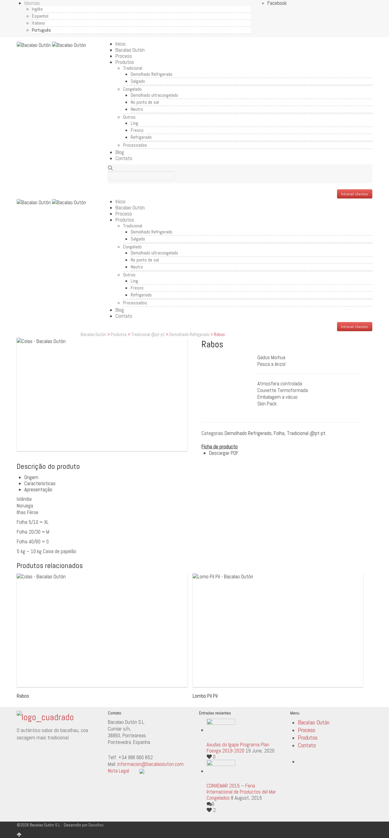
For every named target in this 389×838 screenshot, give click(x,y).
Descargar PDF (224, 453)
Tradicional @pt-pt (148, 334)
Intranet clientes (354, 194)
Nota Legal (118, 770)
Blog (119, 152)
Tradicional (132, 68)
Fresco (137, 130)
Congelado (132, 89)
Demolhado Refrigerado (151, 74)
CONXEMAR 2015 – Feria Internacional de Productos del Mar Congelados (241, 791)
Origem (31, 477)
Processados (135, 145)
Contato (123, 158)
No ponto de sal (145, 102)
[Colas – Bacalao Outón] (102, 394)
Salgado (138, 81)
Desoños (96, 825)
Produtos (124, 62)
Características (40, 483)
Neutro (137, 109)
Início (120, 43)
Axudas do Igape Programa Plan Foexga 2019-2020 (238, 747)
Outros (129, 117)
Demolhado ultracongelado (154, 95)
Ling (134, 123)
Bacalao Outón (130, 50)
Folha (279, 433)
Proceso (123, 56)
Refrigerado (141, 137)
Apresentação (38, 489)
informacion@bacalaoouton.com (150, 764)
